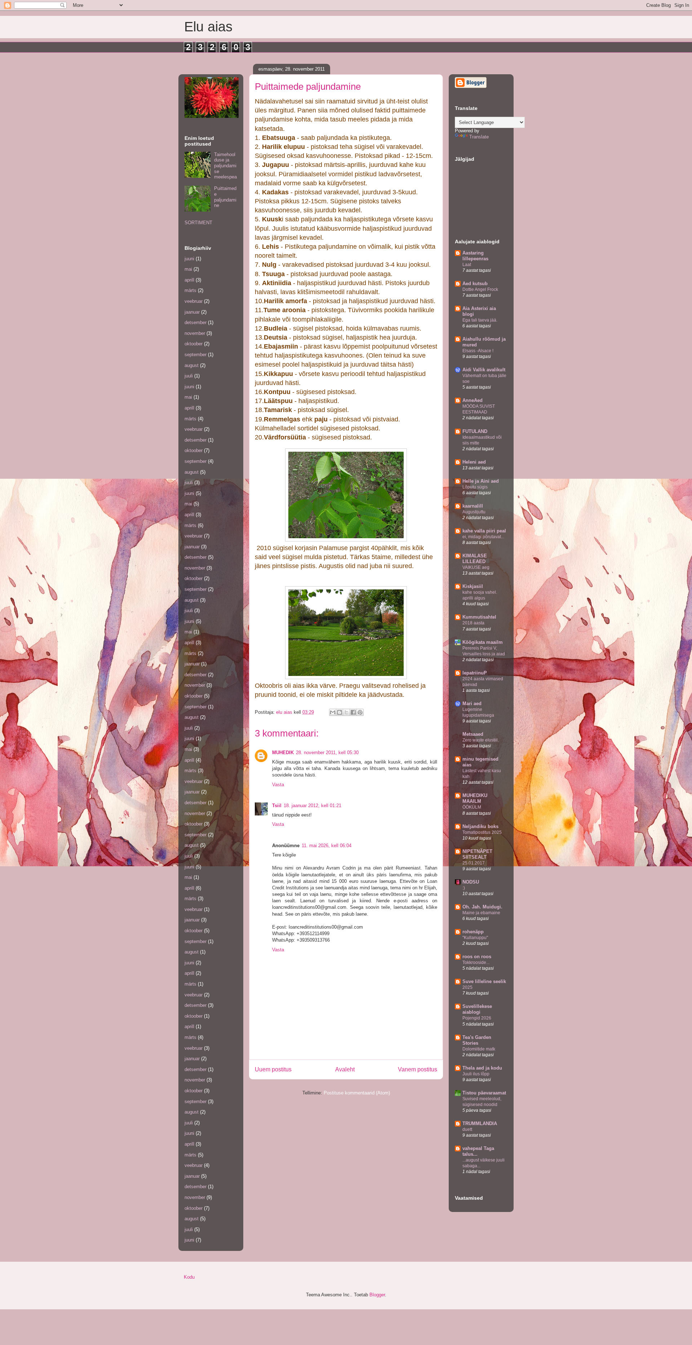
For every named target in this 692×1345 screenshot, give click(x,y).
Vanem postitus (417, 1069)
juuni (189, 258)
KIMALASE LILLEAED (474, 558)
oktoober (194, 343)
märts (190, 290)
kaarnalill (472, 506)
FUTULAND (474, 431)
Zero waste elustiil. (480, 740)
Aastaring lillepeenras (475, 255)
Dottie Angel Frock (480, 289)
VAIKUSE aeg (475, 567)
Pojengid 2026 (476, 1018)
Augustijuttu (473, 511)
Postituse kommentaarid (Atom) (357, 1093)
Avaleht (345, 1069)
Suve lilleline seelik (484, 981)
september (196, 354)
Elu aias (208, 26)
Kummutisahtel (479, 617)
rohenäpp (473, 931)
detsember (196, 322)
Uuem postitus (273, 1069)
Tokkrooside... (475, 962)
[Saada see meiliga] (332, 712)
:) (463, 887)
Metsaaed (472, 734)
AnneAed (472, 400)
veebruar (194, 301)
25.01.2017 (473, 863)
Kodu (189, 1277)
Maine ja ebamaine (481, 912)
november (195, 333)
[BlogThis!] (339, 712)
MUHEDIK (283, 752)
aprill (189, 280)
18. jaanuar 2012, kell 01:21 (312, 805)
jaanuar (192, 312)
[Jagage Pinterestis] (360, 712)
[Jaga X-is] (346, 712)
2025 (467, 987)
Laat (466, 264)
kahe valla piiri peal (484, 531)
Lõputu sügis (475, 487)
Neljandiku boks (480, 826)
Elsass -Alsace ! (477, 350)
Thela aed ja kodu (482, 1068)
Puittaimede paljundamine (225, 197)
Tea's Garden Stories (476, 1040)
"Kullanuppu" (475, 937)
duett (467, 1129)
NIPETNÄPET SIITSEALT (477, 854)
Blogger (377, 1294)
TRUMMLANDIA (479, 1123)
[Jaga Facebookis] (353, 712)
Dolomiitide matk (478, 1049)
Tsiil (276, 805)
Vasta (278, 784)
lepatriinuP (474, 673)
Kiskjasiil (472, 586)
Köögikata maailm (482, 642)
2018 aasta (473, 622)
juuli (189, 376)
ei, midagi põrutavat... (483, 536)
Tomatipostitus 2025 (482, 832)
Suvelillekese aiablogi (477, 1009)
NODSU (470, 882)
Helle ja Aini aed (480, 481)
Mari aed (472, 703)
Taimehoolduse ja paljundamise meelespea (225, 166)
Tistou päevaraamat (484, 1093)
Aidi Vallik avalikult (483, 369)
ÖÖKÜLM (471, 807)
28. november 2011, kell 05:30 (327, 752)
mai (188, 269)
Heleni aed (474, 462)
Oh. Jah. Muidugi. (482, 907)
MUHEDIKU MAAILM (474, 798)
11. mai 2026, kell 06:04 (326, 845)
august (192, 365)
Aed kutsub (475, 283)
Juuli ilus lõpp (475, 1073)
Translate (479, 137)
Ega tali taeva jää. (479, 320)
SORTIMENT (198, 222)
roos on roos (476, 956)
